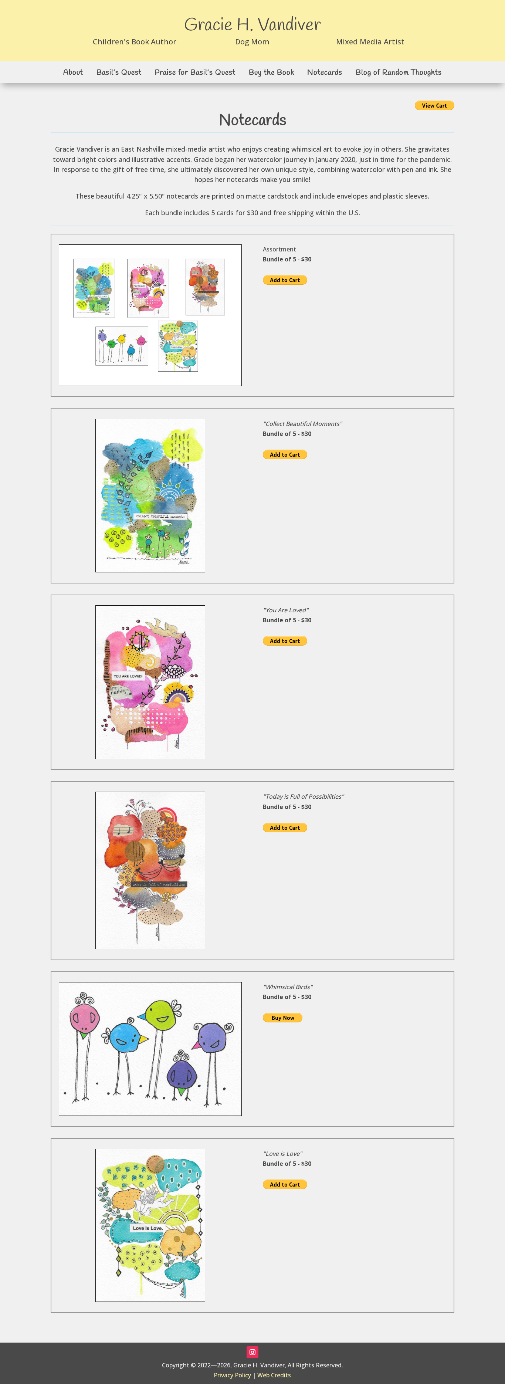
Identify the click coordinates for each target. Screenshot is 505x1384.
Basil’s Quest (119, 73)
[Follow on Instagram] (252, 1352)
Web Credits (274, 1375)
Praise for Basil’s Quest (195, 73)
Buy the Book (271, 73)
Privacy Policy (232, 1375)
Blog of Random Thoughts (399, 73)
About (73, 73)
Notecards (324, 73)
